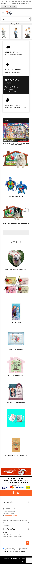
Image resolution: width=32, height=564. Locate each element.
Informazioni (12, 6)
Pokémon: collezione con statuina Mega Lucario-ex (16, 144)
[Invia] (27, 543)
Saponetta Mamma (16, 296)
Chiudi (5, 6)
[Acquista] (16, 31)
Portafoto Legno (16, 349)
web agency (7, 558)
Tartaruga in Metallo (16, 196)
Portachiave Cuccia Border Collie (16, 223)
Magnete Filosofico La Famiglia (16, 455)
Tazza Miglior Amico (16, 429)
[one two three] (3, 12)
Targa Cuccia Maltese (16, 170)
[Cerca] (29, 18)
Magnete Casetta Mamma (16, 402)
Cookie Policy (6, 561)
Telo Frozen (16, 322)
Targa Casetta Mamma (16, 375)
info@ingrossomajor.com (10, 515)
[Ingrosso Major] (10, 13)
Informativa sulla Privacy (17, 561)
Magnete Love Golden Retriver (16, 269)
